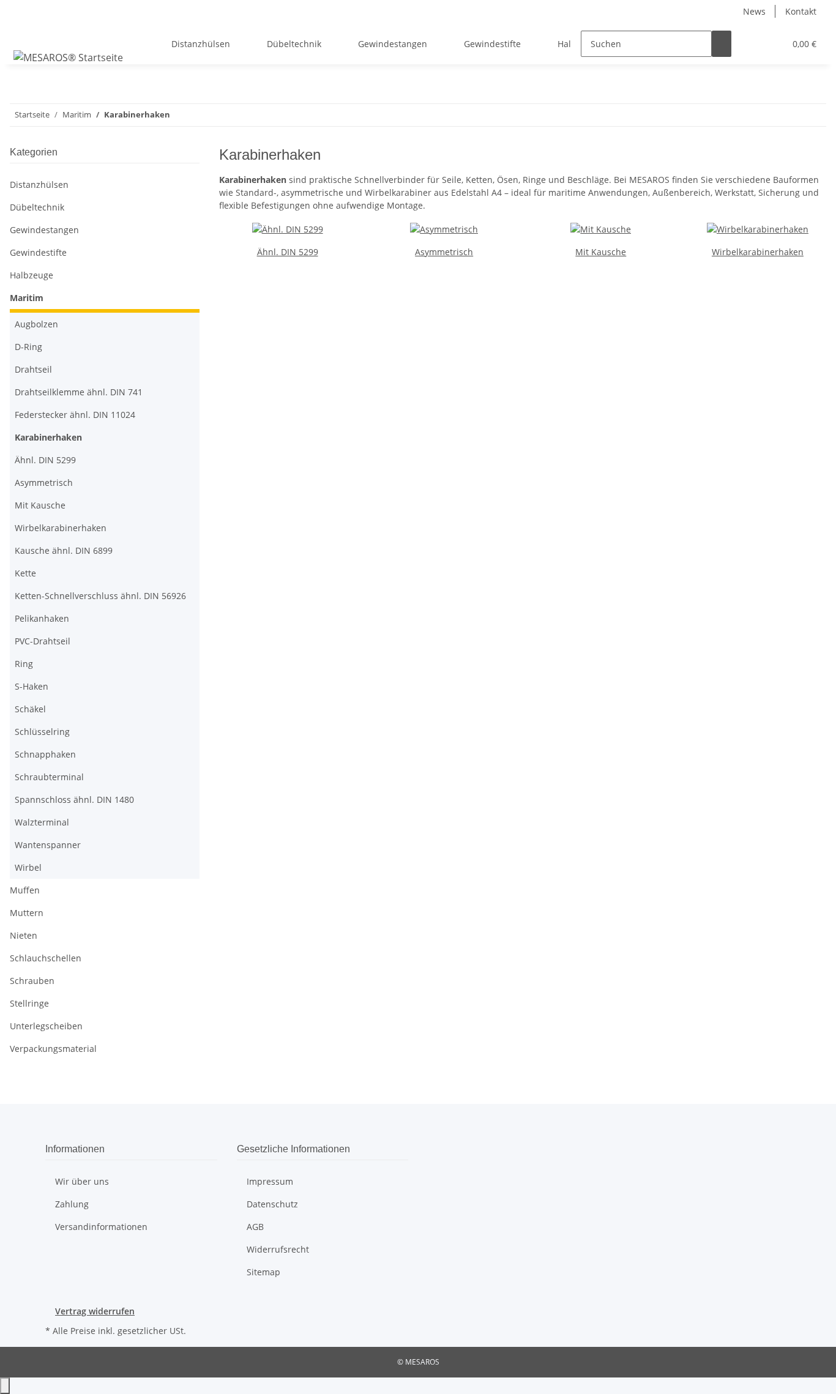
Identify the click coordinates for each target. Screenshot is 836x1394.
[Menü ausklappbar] (25, 33)
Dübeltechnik (37, 207)
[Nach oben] (5, 1385)
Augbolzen (36, 324)
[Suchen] (721, 44)
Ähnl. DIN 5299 (287, 252)
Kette (25, 573)
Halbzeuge (31, 275)
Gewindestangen (44, 230)
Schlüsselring (42, 731)
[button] (751, 44)
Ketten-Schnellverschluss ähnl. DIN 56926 (100, 596)
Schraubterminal (49, 777)
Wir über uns (82, 1181)
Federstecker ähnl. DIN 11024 (75, 414)
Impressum (270, 1181)
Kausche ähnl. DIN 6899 (64, 550)
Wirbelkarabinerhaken (758, 252)
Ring (24, 663)
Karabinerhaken (48, 437)
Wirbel (28, 867)
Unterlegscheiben (46, 1026)
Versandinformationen (101, 1226)
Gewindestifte (38, 252)
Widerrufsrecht (278, 1249)
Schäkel (30, 709)
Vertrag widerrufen (95, 1311)
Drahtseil (33, 369)
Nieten (23, 935)
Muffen (25, 890)
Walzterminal (42, 822)
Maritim (26, 298)
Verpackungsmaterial (53, 1048)
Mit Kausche (600, 252)
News (754, 11)
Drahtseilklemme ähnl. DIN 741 (79, 392)
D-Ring (28, 346)
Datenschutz (272, 1204)
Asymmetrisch (444, 252)
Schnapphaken (45, 754)
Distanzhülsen (39, 184)
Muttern (26, 913)
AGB (255, 1226)
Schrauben (32, 980)
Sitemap (263, 1272)
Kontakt (800, 11)
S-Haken (31, 686)
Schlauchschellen (45, 958)
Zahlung (72, 1204)
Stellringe (29, 1003)
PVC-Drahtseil (42, 641)
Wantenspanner (48, 845)
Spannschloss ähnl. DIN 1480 (74, 799)
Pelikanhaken (42, 618)
